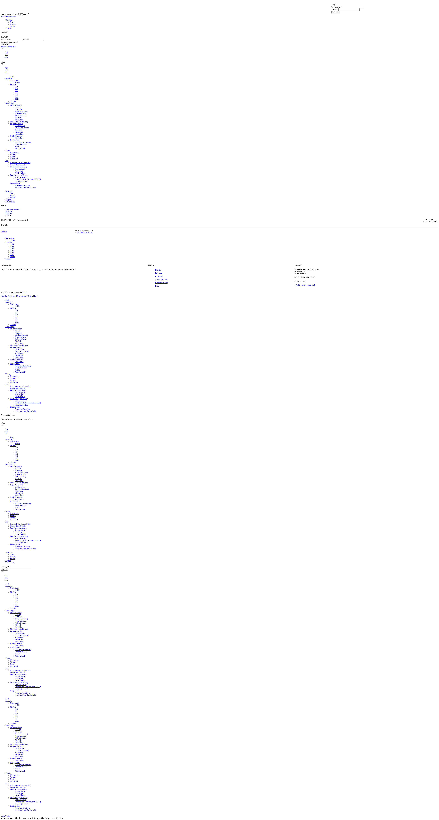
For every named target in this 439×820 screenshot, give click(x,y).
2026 (12, 244)
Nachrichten (9, 238)
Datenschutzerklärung (25, 296)
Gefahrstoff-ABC (21, 368)
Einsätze (8, 242)
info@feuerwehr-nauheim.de (305, 285)
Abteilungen (9, 327)
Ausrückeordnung (21, 335)
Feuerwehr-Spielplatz (17, 388)
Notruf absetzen (20, 401)
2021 (12, 255)
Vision (12, 26)
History (12, 24)
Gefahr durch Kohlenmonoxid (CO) (28, 403)
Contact (8, 816)
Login (25, 292)
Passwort (334, 9)
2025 (12, 246)
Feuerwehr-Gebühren (22, 409)
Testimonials (10, 202)
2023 (12, 251)
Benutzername (336, 7)
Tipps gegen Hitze (21, 405)
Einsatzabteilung (16, 329)
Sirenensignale (20, 393)
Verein (7, 374)
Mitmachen (19, 355)
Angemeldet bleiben (11, 42)
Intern (36, 296)
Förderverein (14, 376)
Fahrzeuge (159, 273)
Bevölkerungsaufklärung (19, 399)
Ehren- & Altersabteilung (19, 345)
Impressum (12, 296)
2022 (12, 253)
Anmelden (335, 12)
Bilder (12, 257)
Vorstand (13, 378)
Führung (18, 331)
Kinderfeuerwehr (161, 283)
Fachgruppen (15, 364)
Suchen (4, 569)
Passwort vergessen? (8, 46)
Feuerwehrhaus (20, 337)
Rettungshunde (20, 372)
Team (12, 22)
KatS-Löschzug (20, 339)
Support (8, 28)
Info (6, 384)
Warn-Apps (19, 395)
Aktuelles (8, 302)
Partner (12, 380)
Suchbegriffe (5, 415)
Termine (8, 259)
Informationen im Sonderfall (20, 386)
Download (14, 382)
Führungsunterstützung (23, 366)
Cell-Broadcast (20, 397)
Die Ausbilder (20, 349)
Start (7, 300)
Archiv (12, 240)
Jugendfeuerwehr (161, 279)
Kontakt (4, 296)
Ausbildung (19, 353)
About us (8, 191)
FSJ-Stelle (159, 276)
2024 (12, 248)
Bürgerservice (15, 407)
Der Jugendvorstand (22, 351)
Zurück (4, 232)
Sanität (17, 370)
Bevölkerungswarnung (18, 390)
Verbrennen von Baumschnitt (25, 411)
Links (157, 286)
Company (9, 20)
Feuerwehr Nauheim (85, 232)
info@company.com (8, 16)
